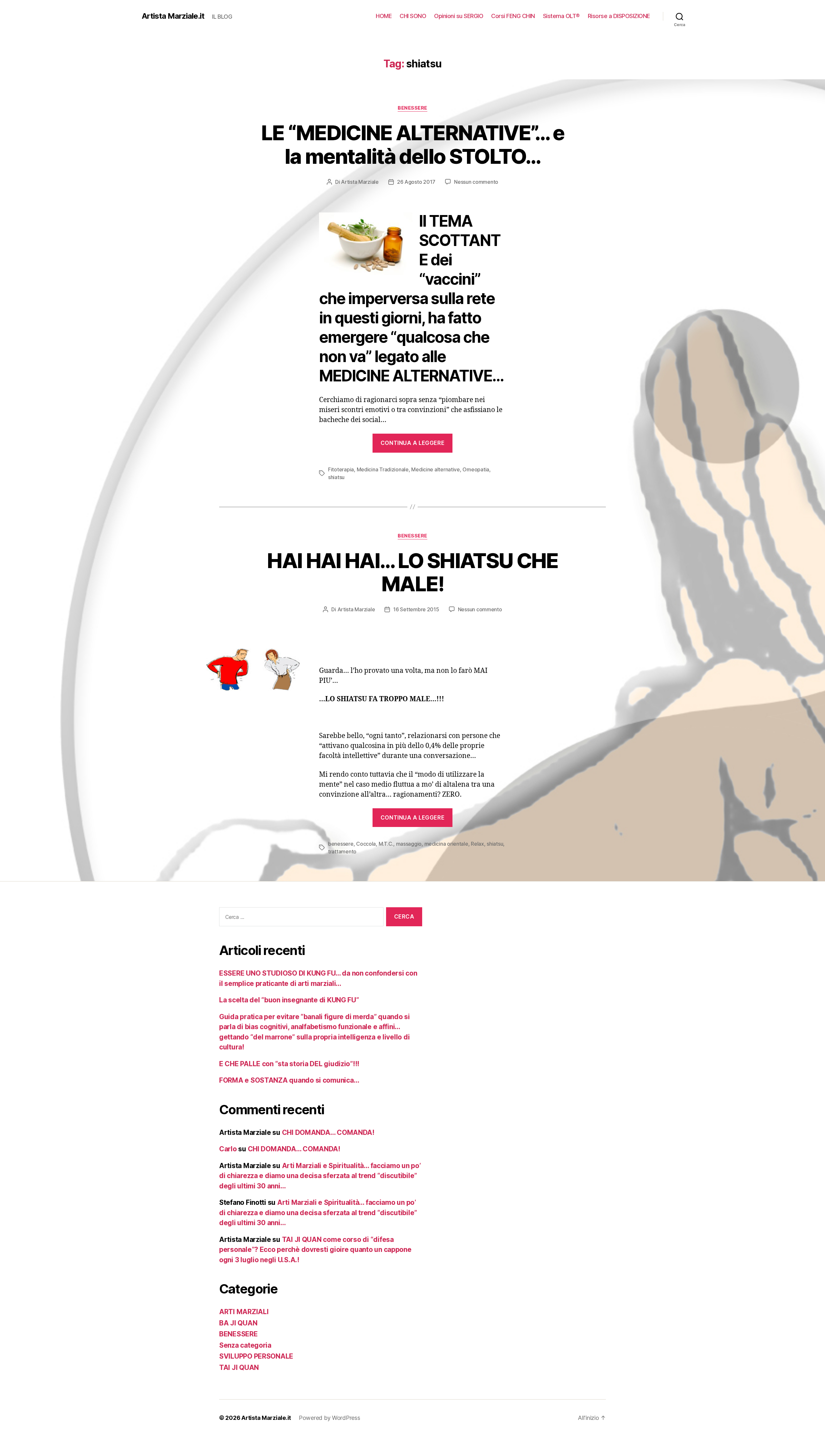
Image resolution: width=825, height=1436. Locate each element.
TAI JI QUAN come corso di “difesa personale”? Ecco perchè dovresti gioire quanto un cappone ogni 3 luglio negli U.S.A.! (315, 1249)
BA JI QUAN (238, 1323)
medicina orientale (446, 844)
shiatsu (336, 477)
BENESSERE (412, 108)
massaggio (409, 844)
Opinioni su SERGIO (458, 16)
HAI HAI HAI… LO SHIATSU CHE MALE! (412, 572)
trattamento (342, 851)
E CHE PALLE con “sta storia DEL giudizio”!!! (289, 1064)
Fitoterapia (341, 469)
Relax (477, 844)
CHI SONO (413, 16)
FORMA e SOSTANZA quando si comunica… (289, 1080)
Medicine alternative (435, 469)
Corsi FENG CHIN (513, 16)
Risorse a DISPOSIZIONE (619, 16)
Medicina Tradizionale (383, 469)
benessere (341, 844)
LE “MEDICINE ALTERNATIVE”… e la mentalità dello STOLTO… (412, 144)
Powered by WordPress (329, 1417)
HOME (384, 16)
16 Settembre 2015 (416, 609)
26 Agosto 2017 (416, 182)
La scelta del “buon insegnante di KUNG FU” (289, 1000)
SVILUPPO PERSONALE (256, 1356)
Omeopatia (475, 469)
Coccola (366, 844)
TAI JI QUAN (239, 1367)
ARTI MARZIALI (244, 1312)
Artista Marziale (360, 182)
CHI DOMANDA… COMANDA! (328, 1132)
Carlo (228, 1149)
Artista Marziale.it (173, 16)
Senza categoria (245, 1345)
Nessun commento (476, 182)
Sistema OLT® (561, 16)
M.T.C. (386, 844)
